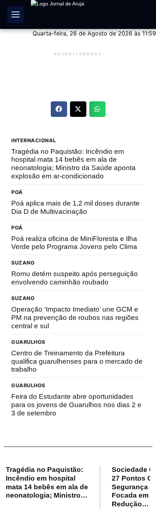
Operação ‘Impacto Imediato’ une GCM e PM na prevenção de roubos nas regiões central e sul (75, 317)
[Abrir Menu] (15, 15)
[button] (59, 109)
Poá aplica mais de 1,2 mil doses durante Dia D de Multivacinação (75, 207)
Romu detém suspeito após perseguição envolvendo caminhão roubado (74, 278)
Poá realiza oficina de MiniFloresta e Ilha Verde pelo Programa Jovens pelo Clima (74, 243)
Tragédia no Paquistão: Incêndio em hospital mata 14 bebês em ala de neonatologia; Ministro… (47, 482)
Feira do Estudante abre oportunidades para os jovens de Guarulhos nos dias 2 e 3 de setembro (76, 405)
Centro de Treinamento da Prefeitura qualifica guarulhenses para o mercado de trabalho (77, 361)
